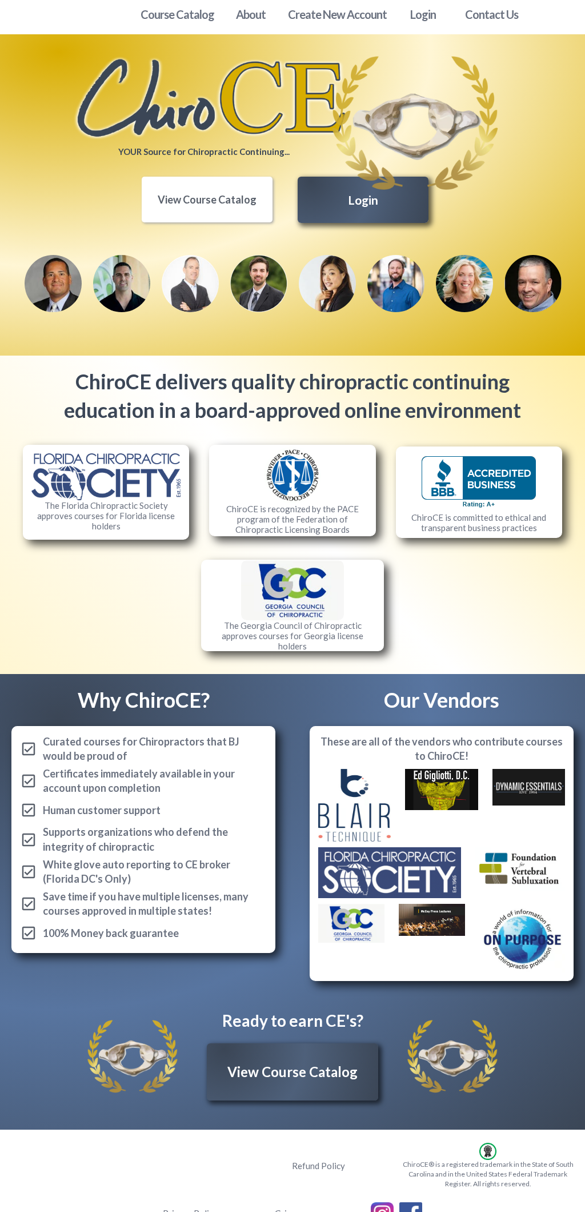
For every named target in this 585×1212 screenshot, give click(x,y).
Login (363, 200)
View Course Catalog (207, 199)
